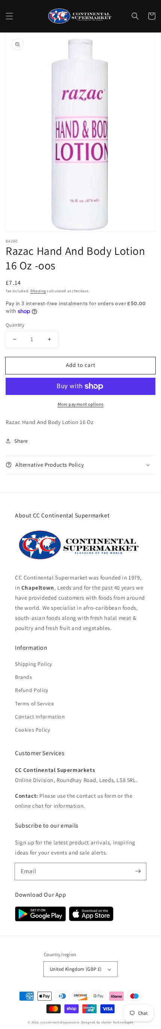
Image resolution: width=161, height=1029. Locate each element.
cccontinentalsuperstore (59, 1022)
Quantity (15, 325)
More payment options (81, 404)
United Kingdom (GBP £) (76, 969)
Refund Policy (31, 690)
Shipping (38, 290)
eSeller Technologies (117, 1022)
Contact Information (40, 716)
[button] (9, 16)
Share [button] (21, 441)
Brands (23, 677)
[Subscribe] (138, 871)
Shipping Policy (33, 664)
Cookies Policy (32, 729)
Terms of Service (34, 703)
